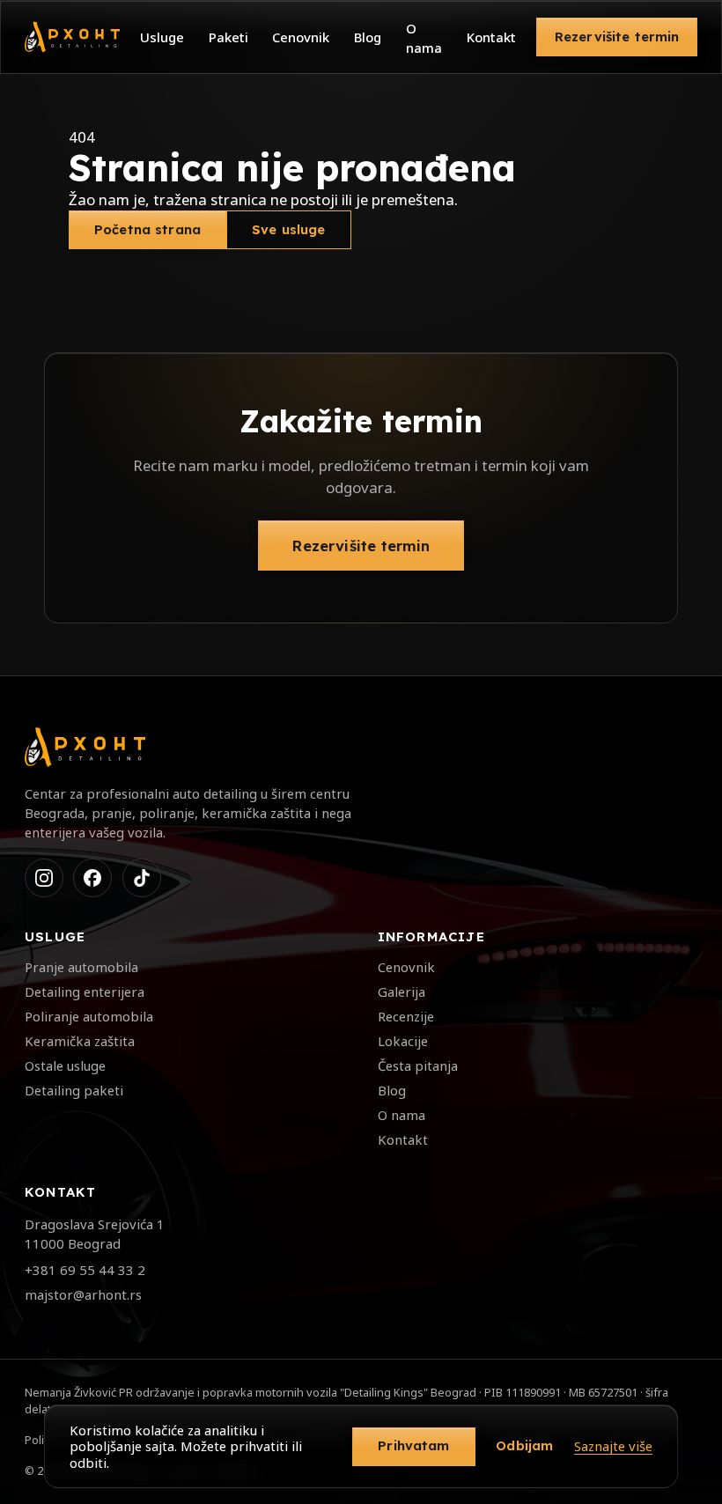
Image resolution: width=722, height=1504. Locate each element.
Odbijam (524, 1445)
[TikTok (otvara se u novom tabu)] (141, 878)
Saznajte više (613, 1446)
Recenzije (406, 1016)
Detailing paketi (74, 1090)
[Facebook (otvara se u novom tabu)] (92, 878)
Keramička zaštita (80, 1041)
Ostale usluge (65, 1065)
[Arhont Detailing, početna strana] (72, 37)
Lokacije (403, 1041)
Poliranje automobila (89, 1016)
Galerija (401, 991)
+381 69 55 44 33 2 (85, 1270)
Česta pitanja (418, 1065)
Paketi (228, 37)
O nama (424, 37)
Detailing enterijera (84, 991)
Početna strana (147, 229)
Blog (367, 37)
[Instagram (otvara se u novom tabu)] (44, 878)
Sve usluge (289, 229)
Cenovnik (300, 37)
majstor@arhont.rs (83, 1294)
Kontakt (491, 37)
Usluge (162, 37)
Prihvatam (413, 1445)
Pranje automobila (81, 967)
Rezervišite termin (617, 36)
